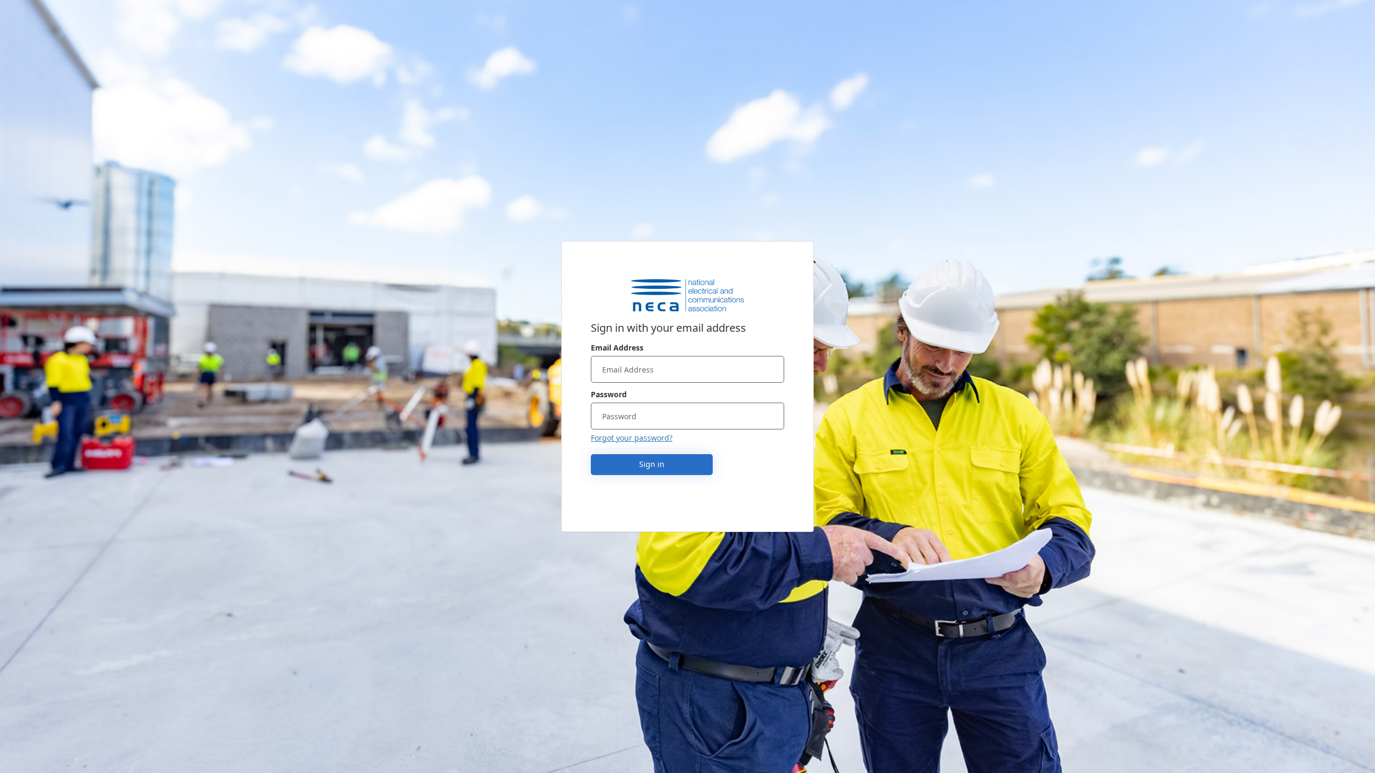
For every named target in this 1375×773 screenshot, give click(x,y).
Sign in (651, 464)
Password (609, 394)
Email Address (617, 347)
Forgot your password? (631, 438)
